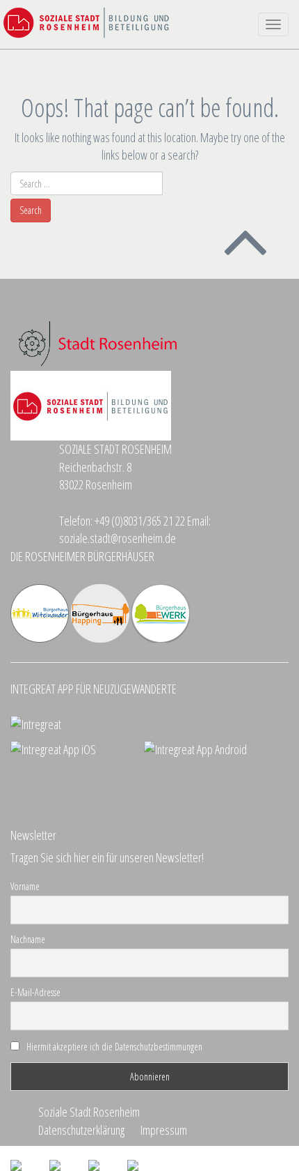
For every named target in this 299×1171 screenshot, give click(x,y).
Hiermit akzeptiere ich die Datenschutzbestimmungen (114, 1046)
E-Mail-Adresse (35, 992)
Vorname (25, 886)
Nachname (27, 939)
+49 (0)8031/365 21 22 (140, 520)
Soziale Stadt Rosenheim (89, 1111)
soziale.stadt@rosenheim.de (117, 538)
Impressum (163, 1130)
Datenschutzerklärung (81, 1130)
